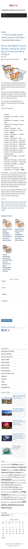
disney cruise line (14, 475)
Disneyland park (22, 480)
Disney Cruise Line (6, 357)
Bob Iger (3, 464)
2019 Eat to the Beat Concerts (14, 202)
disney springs (13, 487)
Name (4, 281)
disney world (4, 489)
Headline (3, 379)
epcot (15, 492)
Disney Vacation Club (7, 373)
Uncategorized (5, 387)
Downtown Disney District (6, 492)
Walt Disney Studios (16, 502)
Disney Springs (5, 370)
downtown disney (17, 489)
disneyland (6, 479)
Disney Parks (5, 368)
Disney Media (5, 362)
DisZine (18, 544)
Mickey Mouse (8, 497)
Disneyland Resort (7, 482)
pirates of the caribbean (22, 497)
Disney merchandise (18, 482)
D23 (6, 464)
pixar (2, 499)
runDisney (4, 384)
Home (3, 32)
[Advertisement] (14, 23)
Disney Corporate (6, 354)
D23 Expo (9, 464)
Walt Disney (8, 502)
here (9, 180)
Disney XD (10, 489)
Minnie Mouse (15, 497)
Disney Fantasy (4, 477)
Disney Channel (15, 472)
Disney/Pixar (10, 470)
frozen (19, 492)
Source (3, 199)
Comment (5, 301)
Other (2, 382)
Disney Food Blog (13, 477)
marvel (11, 495)
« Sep (3, 537)
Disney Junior (21, 477)
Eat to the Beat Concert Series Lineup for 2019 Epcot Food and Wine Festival (13, 37)
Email (4, 288)
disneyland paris (15, 480)
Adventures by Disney (7, 351)
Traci (4, 57)
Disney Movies (5, 365)
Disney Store (20, 487)
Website (4, 294)
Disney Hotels (5, 359)
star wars (14, 499)
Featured (3, 376)
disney (15, 464)
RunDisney (7, 499)
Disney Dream (23, 475)
